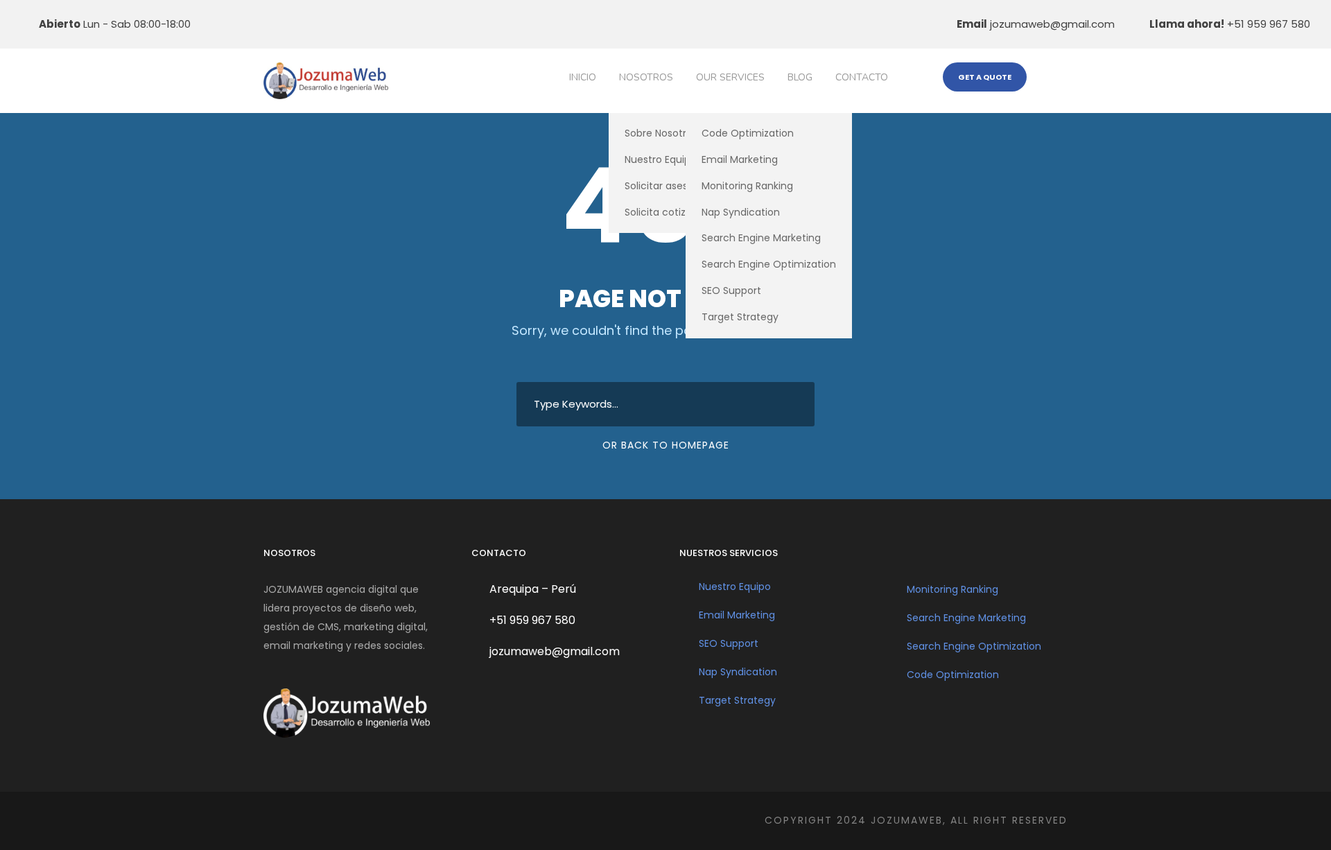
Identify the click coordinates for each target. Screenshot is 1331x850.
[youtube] (344, 24)
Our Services (730, 77)
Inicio (582, 77)
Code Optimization (748, 133)
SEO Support (731, 290)
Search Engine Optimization (769, 264)
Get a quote (984, 77)
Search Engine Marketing (761, 238)
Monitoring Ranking (747, 186)
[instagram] (365, 24)
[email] (215, 24)
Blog (800, 77)
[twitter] (322, 24)
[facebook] (236, 24)
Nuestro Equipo (735, 586)
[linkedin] (279, 24)
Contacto (861, 77)
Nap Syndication (741, 212)
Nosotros (646, 77)
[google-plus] (258, 24)
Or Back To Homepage (665, 445)
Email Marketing (740, 159)
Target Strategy (740, 317)
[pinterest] (301, 24)
